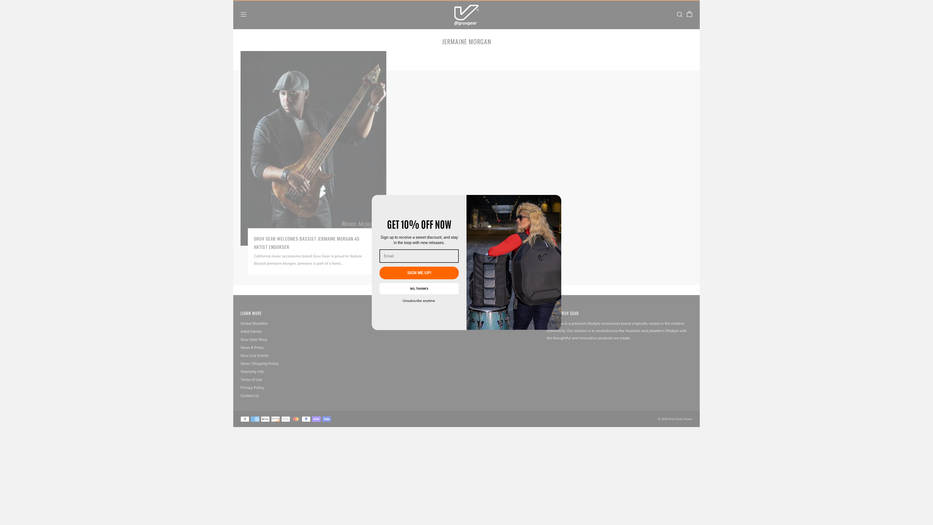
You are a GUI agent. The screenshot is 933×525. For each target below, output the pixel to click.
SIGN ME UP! (419, 273)
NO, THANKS (419, 288)
